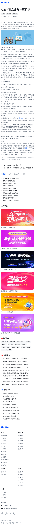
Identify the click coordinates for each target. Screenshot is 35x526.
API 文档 (3, 474)
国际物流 (20, 446)
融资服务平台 (5, 459)
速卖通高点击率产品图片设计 (10, 193)
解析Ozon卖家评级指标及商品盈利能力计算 (20, 168)
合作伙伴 (20, 480)
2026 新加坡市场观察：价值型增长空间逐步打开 (15, 370)
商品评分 (9, 13)
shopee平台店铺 (6, 350)
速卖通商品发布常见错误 (9, 188)
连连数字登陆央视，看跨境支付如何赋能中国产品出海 (16, 381)
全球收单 (3, 441)
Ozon (3, 13)
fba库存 (4, 344)
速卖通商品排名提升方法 (9, 183)
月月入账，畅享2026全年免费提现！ (11, 333)
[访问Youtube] (14, 513)
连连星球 (3, 443)
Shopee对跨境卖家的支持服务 (11, 178)
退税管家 (3, 451)
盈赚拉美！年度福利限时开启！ (9, 291)
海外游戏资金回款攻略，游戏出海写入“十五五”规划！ (16, 367)
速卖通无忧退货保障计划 (9, 198)
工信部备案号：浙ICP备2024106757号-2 (11, 522)
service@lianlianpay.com (10, 508)
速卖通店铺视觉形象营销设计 (10, 195)
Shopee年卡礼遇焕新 (7, 312)
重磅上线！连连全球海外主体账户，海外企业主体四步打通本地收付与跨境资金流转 (16, 361)
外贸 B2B (20, 438)
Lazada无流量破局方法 (14, 165)
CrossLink (4, 462)
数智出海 (20, 472)
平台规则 (27, 342)
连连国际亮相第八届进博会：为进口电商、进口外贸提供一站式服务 (16, 376)
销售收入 (24, 344)
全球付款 (3, 438)
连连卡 (3, 446)
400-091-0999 (8, 506)
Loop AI (3, 454)
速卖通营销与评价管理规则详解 (11, 200)
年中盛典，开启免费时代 (8, 227)
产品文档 (3, 472)
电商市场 (20, 118)
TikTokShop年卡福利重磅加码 (9, 248)
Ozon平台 (15, 13)
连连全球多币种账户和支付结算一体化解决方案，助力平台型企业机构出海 (16, 364)
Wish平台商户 (6, 347)
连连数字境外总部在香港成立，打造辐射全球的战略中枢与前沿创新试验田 (16, 373)
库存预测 (10, 344)
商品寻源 (3, 457)
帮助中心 (20, 485)
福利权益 (20, 482)
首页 (5, 2)
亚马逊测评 (20, 342)
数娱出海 (20, 449)
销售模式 (12, 342)
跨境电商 (20, 435)
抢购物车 (17, 344)
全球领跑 (3, 449)
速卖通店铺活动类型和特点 (10, 190)
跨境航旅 (20, 443)
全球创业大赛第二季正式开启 (9, 269)
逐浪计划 (20, 474)
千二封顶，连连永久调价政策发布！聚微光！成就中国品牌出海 (16, 378)
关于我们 (3, 492)
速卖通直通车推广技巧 (9, 181)
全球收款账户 (5, 435)
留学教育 (20, 441)
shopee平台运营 (25, 347)
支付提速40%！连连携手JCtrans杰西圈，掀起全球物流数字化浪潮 (15, 384)
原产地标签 (5, 342)
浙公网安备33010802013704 (8, 523)
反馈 (26, 148)
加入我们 (3, 497)
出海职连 (3, 465)
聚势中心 (20, 477)
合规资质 (3, 495)
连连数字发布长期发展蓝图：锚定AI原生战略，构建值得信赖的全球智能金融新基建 (16, 359)
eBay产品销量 (15, 347)
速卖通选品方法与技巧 (9, 186)
